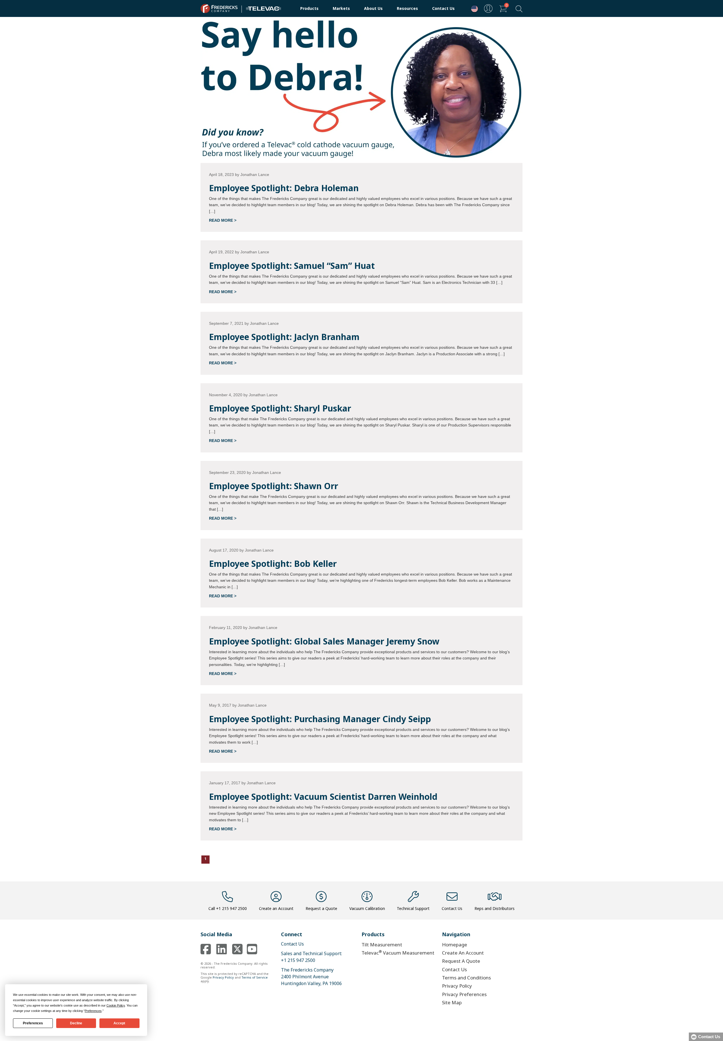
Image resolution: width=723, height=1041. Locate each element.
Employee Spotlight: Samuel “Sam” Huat (292, 265)
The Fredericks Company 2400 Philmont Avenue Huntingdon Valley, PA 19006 (311, 976)
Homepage (454, 944)
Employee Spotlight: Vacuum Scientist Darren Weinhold (323, 796)
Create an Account (276, 908)
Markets (341, 8)
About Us (373, 8)
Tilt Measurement (382, 944)
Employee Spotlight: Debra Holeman (284, 188)
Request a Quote (321, 908)
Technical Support (413, 908)
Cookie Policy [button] (115, 1005)
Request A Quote (461, 961)
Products (309, 8)
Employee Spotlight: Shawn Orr (273, 486)
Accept (119, 1023)
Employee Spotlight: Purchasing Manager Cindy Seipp (320, 719)
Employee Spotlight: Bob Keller (273, 563)
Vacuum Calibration (367, 908)
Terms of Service (254, 977)
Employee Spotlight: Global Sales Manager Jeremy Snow (324, 641)
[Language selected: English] (473, 8)
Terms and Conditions (466, 977)
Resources (407, 8)
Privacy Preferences (464, 994)
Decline (76, 1023)
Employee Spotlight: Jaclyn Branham (284, 337)
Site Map (452, 1002)
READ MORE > (222, 220)
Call (227, 908)
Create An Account (463, 952)
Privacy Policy (223, 977)
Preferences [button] (93, 1010)
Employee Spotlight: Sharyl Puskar (280, 408)
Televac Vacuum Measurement (398, 952)
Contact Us (443, 8)
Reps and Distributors (494, 908)
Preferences (33, 1023)
